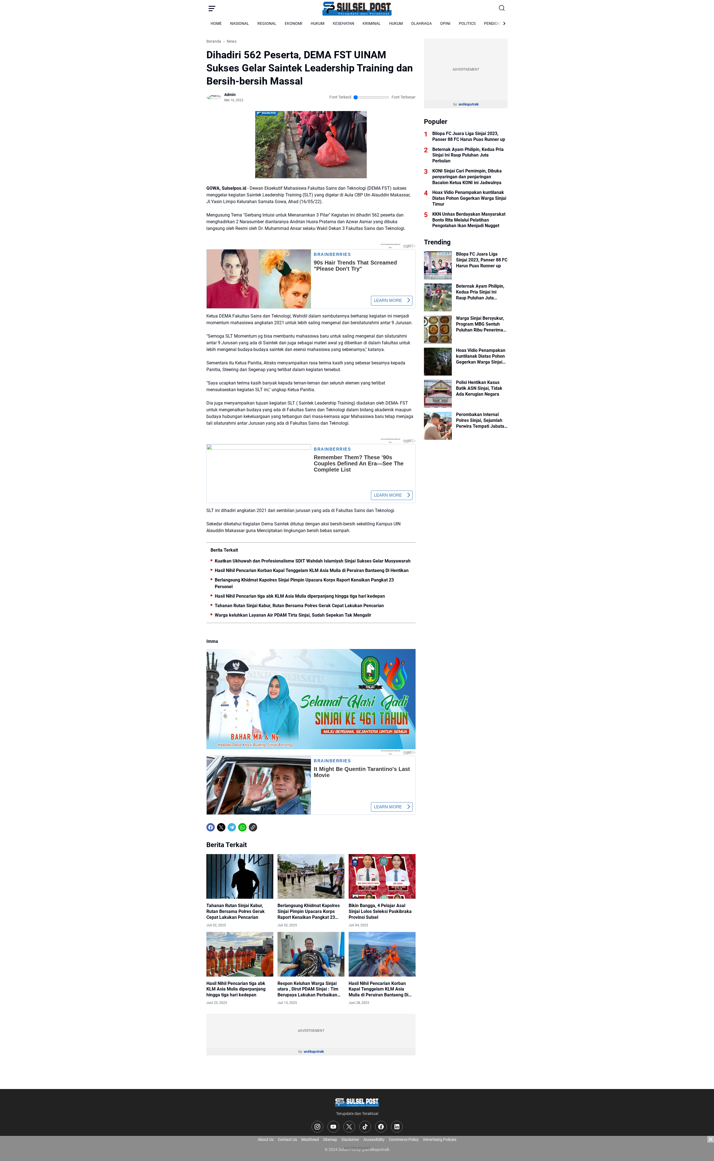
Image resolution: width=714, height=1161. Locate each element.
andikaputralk (314, 1052)
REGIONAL (266, 23)
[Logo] (357, 1102)
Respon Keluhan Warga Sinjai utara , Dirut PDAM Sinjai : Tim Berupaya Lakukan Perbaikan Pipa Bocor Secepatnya (308, 989)
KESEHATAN (343, 23)
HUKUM (317, 23)
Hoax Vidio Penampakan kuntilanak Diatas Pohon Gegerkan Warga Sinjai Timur (469, 198)
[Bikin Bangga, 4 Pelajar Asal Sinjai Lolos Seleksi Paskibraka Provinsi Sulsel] (382, 876)
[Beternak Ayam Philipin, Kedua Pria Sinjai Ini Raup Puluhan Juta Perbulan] (438, 297)
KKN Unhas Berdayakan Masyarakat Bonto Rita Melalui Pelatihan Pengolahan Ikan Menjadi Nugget (468, 220)
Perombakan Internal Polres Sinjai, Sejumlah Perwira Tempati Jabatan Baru (481, 420)
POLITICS (467, 23)
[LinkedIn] (397, 1127)
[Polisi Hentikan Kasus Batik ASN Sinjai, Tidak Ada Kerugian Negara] (438, 394)
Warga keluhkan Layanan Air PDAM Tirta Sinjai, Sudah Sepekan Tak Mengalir (293, 615)
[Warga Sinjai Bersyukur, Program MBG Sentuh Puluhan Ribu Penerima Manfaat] (438, 329)
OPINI (445, 23)
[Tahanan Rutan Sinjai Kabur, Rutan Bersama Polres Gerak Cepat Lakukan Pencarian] (239, 876)
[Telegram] (232, 827)
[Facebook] (210, 827)
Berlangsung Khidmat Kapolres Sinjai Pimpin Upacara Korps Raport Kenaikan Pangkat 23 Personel (304, 583)
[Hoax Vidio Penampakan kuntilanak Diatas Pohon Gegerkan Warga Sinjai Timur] (438, 362)
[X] (221, 827)
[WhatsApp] (242, 827)
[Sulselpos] (357, 8)
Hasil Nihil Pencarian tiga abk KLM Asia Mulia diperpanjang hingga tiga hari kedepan (300, 596)
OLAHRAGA (421, 23)
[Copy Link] (253, 827)
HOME (216, 23)
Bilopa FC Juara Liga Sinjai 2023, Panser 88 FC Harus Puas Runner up (468, 136)
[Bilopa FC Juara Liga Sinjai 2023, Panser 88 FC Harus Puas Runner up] (438, 265)
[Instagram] (317, 1127)
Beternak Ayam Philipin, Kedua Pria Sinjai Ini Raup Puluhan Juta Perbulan (468, 155)
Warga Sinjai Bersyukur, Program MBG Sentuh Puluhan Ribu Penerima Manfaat (480, 324)
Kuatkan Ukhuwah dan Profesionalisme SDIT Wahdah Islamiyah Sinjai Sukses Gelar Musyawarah (313, 561)
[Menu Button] (212, 8)
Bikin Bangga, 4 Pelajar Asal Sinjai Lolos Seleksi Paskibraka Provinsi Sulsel (380, 911)
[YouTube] (333, 1127)
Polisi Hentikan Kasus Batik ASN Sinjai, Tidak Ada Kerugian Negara (479, 388)
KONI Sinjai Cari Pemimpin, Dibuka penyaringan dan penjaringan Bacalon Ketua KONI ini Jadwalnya (467, 176)
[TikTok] (365, 1127)
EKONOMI (293, 23)
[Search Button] (502, 8)
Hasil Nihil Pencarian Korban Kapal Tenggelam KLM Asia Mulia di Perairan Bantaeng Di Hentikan (312, 570)
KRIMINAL (372, 23)
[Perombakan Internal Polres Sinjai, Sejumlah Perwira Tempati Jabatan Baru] (438, 426)
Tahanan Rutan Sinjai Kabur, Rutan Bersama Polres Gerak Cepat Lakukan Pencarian (299, 605)
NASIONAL (239, 23)
